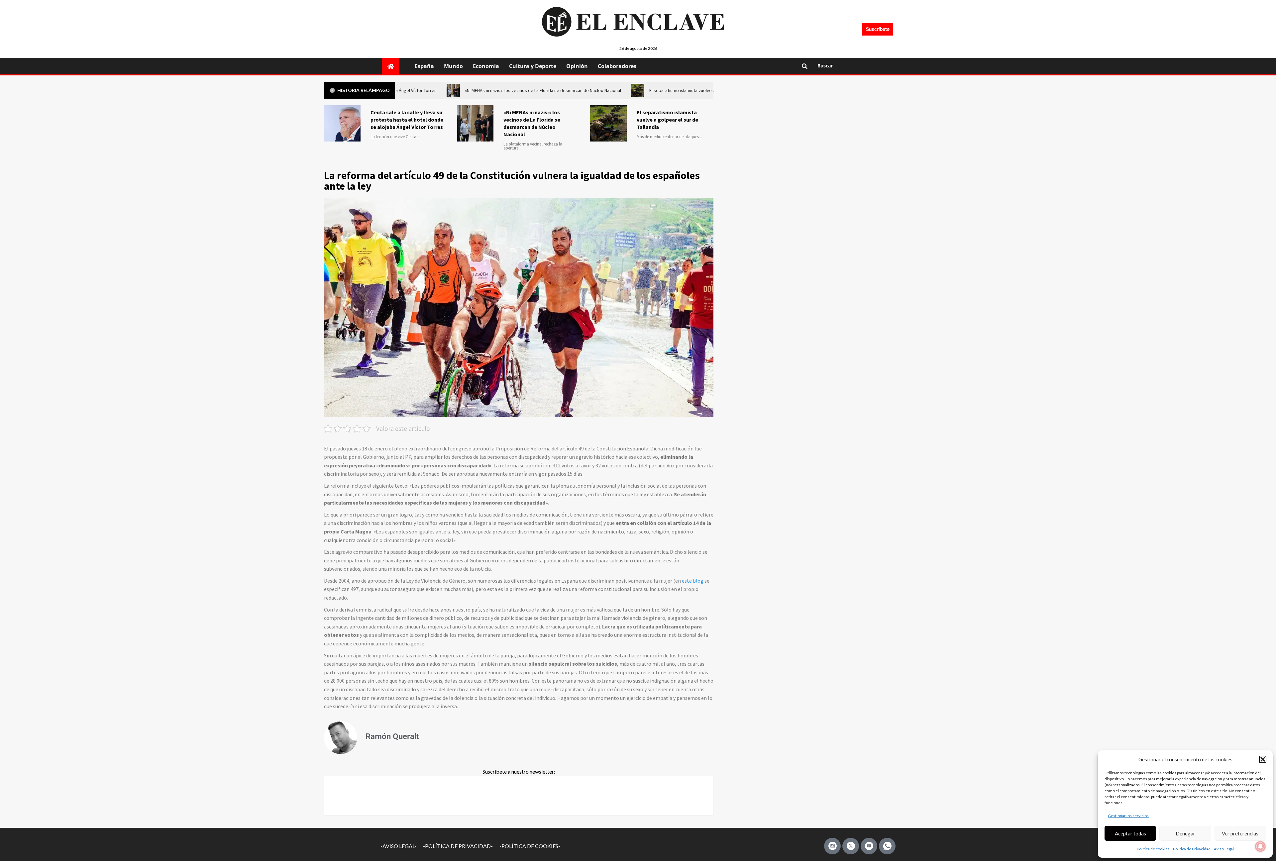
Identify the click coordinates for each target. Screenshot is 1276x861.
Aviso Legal (1224, 848)
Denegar (1185, 833)
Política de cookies (1153, 848)
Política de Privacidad (1192, 848)
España (424, 66)
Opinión (577, 66)
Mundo (453, 66)
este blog (692, 580)
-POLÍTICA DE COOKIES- (529, 846)
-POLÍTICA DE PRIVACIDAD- (458, 846)
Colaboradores (617, 66)
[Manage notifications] (1260, 846)
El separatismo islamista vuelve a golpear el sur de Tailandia (667, 119)
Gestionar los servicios (1128, 815)
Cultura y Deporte (532, 66)
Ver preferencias (1240, 833)
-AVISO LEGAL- (398, 846)
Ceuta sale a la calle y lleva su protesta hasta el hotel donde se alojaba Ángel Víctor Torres (407, 119)
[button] (1262, 759)
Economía (486, 66)
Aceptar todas (1130, 833)
